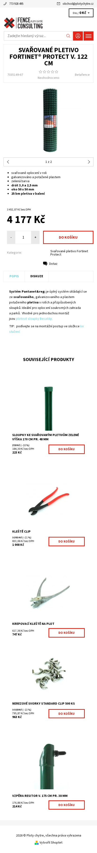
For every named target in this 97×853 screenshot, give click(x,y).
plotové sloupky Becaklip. (34, 318)
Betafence (82, 74)
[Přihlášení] (78, 36)
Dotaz (53, 263)
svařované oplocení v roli (29, 173)
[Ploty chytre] (48, 23)
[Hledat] (68, 36)
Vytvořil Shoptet (51, 842)
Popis (14, 276)
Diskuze (36, 276)
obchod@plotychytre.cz (78, 4)
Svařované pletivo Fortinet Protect (69, 253)
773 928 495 (16, 4)
